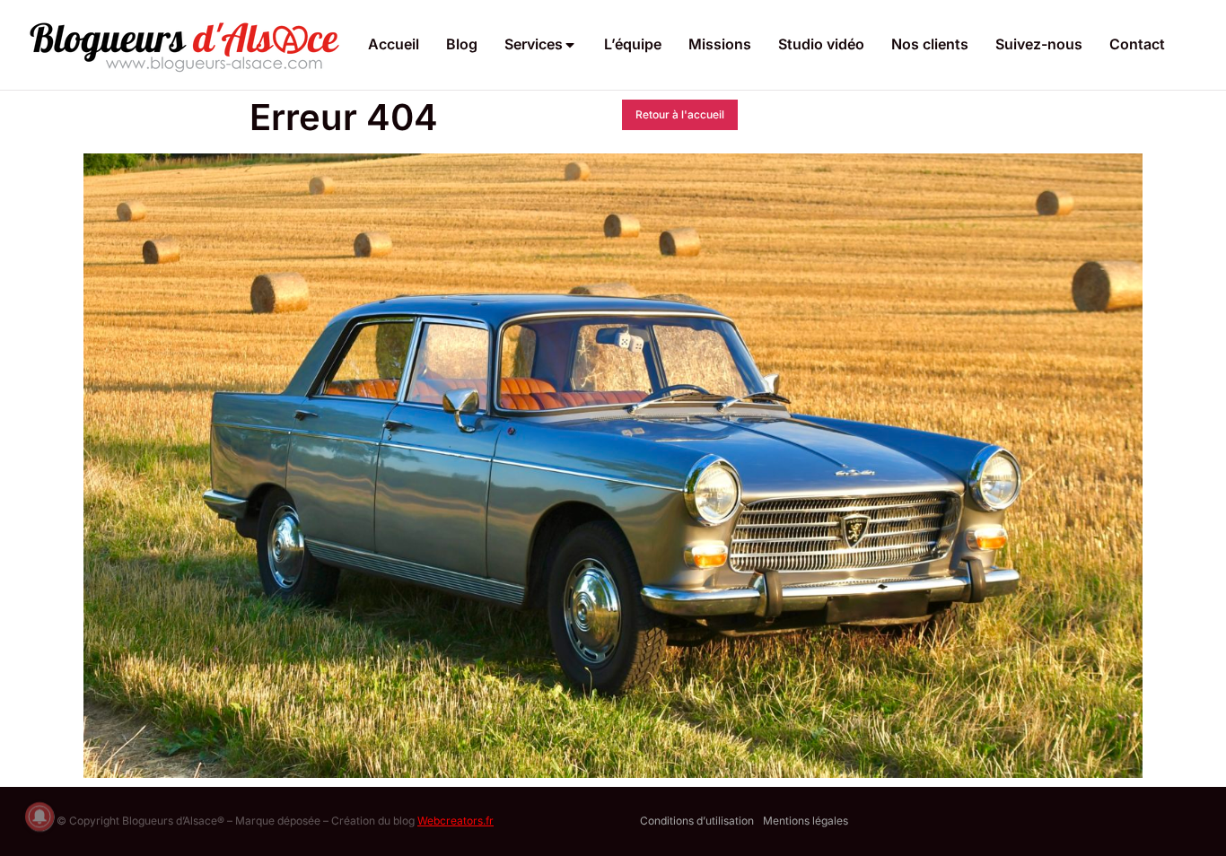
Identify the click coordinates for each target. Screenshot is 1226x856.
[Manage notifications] (39, 816)
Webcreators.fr (455, 820)
